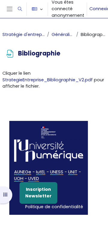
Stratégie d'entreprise (23, 35)
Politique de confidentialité (54, 207)
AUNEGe (22, 172)
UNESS (56, 172)
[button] (19, 9)
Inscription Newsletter (38, 192)
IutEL (40, 172)
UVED (33, 179)
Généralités (63, 35)
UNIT (72, 172)
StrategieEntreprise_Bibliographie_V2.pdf (47, 80)
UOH (18, 179)
